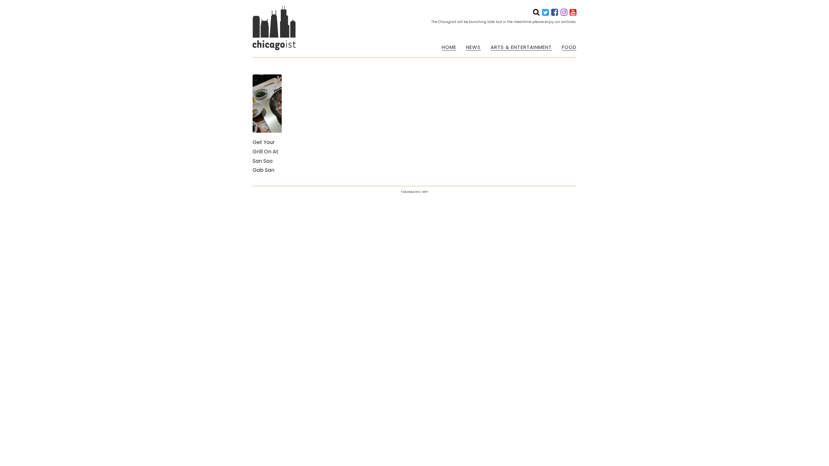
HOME (449, 47)
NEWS (473, 47)
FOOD (569, 47)
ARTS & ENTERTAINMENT (521, 47)
